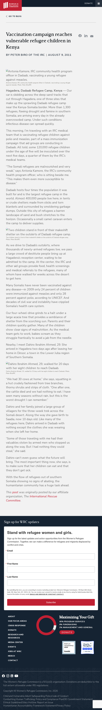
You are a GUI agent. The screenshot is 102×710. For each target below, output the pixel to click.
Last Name (12, 577)
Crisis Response (17, 625)
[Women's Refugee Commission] (11, 3)
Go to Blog (15, 16)
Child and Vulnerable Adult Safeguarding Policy (27, 696)
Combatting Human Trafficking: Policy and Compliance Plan (33, 699)
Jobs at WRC (15, 651)
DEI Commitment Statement (78, 699)
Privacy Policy (63, 705)
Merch (11, 656)
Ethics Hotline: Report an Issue (37, 702)
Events (12, 647)
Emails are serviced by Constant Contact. (47, 594)
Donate (89, 3)
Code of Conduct (60, 696)
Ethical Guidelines (12, 702)
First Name (12, 564)
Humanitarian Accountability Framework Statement (29, 705)
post (15, 492)
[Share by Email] (91, 36)
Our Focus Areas (17, 621)
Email (10, 551)
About (11, 616)
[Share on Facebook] (80, 35)
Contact (13, 660)
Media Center (15, 642)
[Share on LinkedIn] (86, 35)
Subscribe (51, 602)
